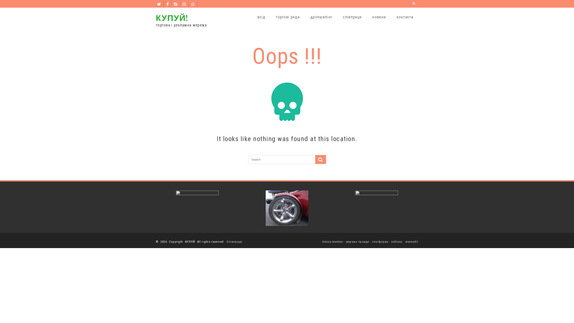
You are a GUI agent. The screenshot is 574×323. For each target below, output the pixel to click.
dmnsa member (332, 241)
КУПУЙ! (172, 17)
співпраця (352, 17)
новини (379, 17)
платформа (380, 241)
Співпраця (234, 241)
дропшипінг (321, 17)
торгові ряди (288, 17)
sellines (396, 241)
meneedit (411, 241)
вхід (261, 17)
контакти (405, 17)
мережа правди (357, 241)
